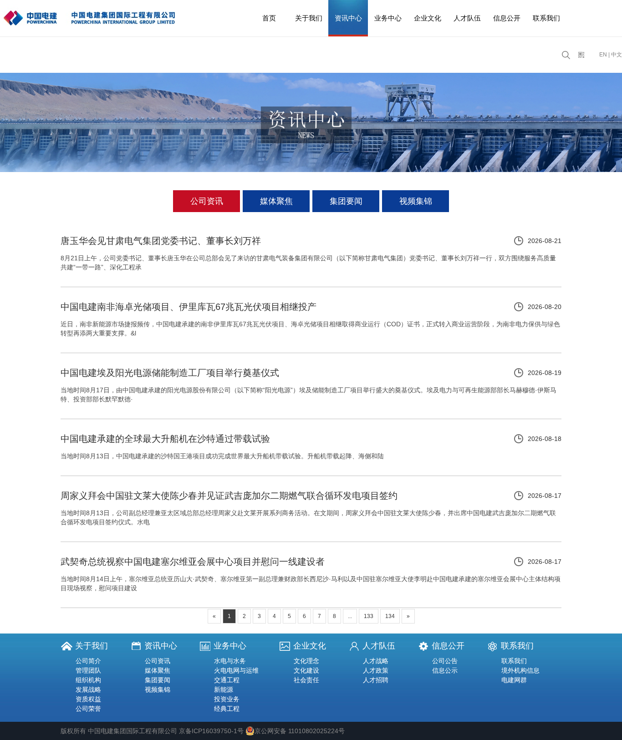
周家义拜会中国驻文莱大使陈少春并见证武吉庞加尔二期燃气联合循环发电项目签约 (229, 496)
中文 (616, 54)
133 (368, 616)
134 (390, 616)
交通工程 (227, 680)
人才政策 (375, 670)
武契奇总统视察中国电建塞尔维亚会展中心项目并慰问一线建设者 (193, 562)
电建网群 (514, 680)
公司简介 (88, 660)
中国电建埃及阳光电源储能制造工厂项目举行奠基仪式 (170, 373)
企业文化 (427, 18)
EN (603, 54)
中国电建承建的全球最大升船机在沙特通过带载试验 (165, 439)
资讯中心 (348, 18)
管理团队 (88, 670)
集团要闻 (346, 201)
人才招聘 (375, 680)
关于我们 (308, 18)
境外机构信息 (520, 670)
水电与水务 (230, 660)
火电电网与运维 (236, 670)
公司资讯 (206, 201)
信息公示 (445, 670)
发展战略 (88, 689)
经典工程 (227, 708)
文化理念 (306, 660)
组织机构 (88, 680)
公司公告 (445, 660)
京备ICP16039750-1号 (211, 731)
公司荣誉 (88, 708)
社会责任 (306, 680)
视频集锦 (415, 201)
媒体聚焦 (276, 201)
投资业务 (227, 699)
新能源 (223, 689)
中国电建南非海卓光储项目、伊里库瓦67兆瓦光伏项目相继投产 (188, 307)
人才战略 (375, 660)
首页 (269, 18)
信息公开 (506, 18)
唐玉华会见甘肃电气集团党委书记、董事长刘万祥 (161, 241)
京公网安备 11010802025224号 (300, 731)
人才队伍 (467, 18)
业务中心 (388, 18)
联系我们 (546, 18)
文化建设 (306, 670)
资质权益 (88, 699)
